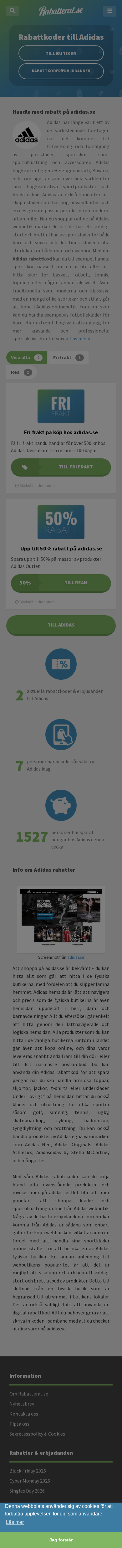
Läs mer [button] (15, 1522)
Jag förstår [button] (61, 1539)
